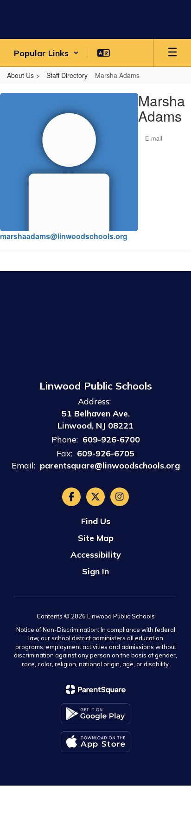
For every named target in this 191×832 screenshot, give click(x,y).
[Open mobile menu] (172, 53)
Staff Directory (67, 75)
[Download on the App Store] (95, 741)
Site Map (96, 538)
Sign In (95, 571)
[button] (46, 53)
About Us (20, 75)
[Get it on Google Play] (95, 713)
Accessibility (95, 554)
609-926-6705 (105, 453)
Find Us (95, 521)
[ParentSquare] (96, 689)
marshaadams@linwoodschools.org (63, 236)
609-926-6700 (111, 439)
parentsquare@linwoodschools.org (110, 465)
